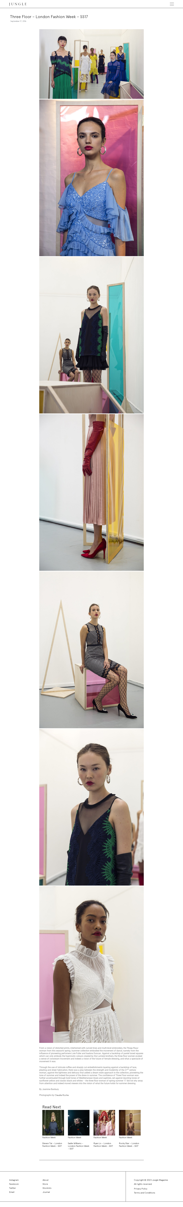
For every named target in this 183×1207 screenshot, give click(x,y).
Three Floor (132, 1048)
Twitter (12, 1188)
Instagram (14, 1180)
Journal (46, 1192)
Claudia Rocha (62, 1095)
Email (11, 1192)
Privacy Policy (140, 1188)
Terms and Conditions (144, 1192)
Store (45, 1184)
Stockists (47, 1188)
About (45, 1180)
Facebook (14, 1184)
